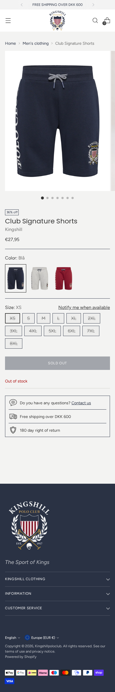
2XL (91, 318)
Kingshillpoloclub (48, 646)
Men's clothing (36, 43)
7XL (91, 331)
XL (73, 318)
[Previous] (22, 5)
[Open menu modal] (8, 20)
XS (12, 318)
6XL (71, 331)
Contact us (81, 402)
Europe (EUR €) (43, 638)
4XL (33, 331)
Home (10, 43)
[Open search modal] (95, 20)
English (10, 638)
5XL (52, 331)
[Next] (93, 5)
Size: (13, 307)
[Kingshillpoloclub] (57, 20)
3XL (13, 331)
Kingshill (13, 229)
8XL (14, 343)
